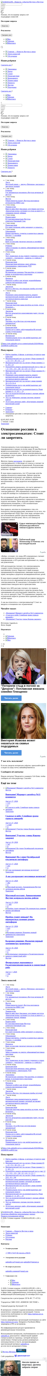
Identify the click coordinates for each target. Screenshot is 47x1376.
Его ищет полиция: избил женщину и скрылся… (24, 227)
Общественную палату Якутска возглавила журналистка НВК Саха (22, 202)
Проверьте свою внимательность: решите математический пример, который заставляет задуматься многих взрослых (23, 297)
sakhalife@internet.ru (31, 1262)
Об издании (12, 56)
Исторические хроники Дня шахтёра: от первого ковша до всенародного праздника (24, 273)
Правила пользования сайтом (12, 1216)
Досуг (7, 182)
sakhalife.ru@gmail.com (14, 1262)
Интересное (10, 336)
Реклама (8, 1239)
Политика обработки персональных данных (18, 1214)
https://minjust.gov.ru (35, 1314)
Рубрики (8, 190)
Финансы (9, 239)
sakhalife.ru (5, 1336)
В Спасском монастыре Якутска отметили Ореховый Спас (17, 220)
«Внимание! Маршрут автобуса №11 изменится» (24, 613)
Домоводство (10, 207)
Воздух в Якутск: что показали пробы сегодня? (23, 289)
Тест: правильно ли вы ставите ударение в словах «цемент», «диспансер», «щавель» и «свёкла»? (24, 257)
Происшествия (11, 225)
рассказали (17, 461)
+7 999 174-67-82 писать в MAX (17, 1253)
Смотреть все (6, 35)
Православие (10, 217)
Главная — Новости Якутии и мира (22, 52)
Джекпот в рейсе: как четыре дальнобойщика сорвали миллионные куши (23, 281)
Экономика (9, 270)
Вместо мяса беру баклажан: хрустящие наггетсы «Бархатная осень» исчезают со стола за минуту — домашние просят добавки (25, 211)
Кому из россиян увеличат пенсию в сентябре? (23, 242)
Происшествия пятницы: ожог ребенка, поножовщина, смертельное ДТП (20, 265)
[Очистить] (2, 9)
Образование (10, 231)
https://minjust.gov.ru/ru (9, 1322)
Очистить (5, 26)
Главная (8, 407)
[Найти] (3, 6)
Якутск (8, 199)
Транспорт (9, 412)
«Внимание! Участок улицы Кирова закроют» (23, 619)
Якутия (8, 958)
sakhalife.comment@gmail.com (16, 1271)
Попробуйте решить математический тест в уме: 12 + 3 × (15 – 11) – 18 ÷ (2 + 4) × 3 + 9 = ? (25, 368)
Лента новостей (14, 54)
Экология (9, 287)
